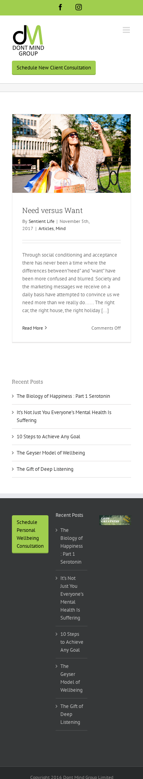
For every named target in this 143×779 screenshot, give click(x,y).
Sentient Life (41, 221)
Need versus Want (52, 210)
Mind (61, 228)
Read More (32, 328)
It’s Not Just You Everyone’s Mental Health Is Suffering (71, 598)
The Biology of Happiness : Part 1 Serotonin (63, 396)
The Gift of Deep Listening (45, 469)
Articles (46, 228)
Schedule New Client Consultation (54, 67)
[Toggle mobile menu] (127, 30)
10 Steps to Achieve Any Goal (48, 436)
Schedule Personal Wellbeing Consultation (30, 534)
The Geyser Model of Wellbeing (51, 452)
